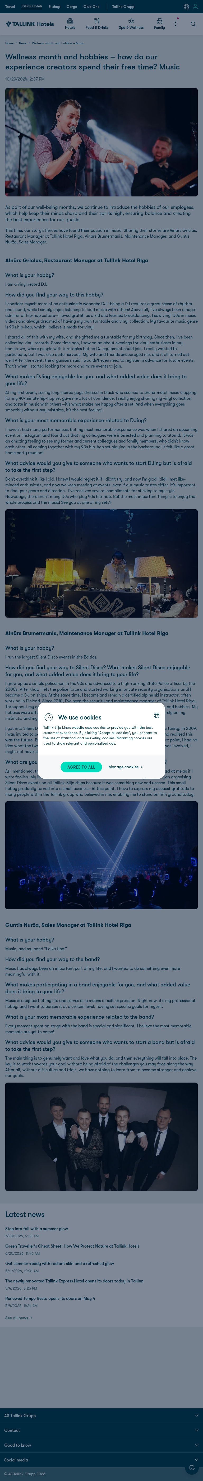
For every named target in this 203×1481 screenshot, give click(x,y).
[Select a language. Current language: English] (156, 715)
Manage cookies (123, 767)
